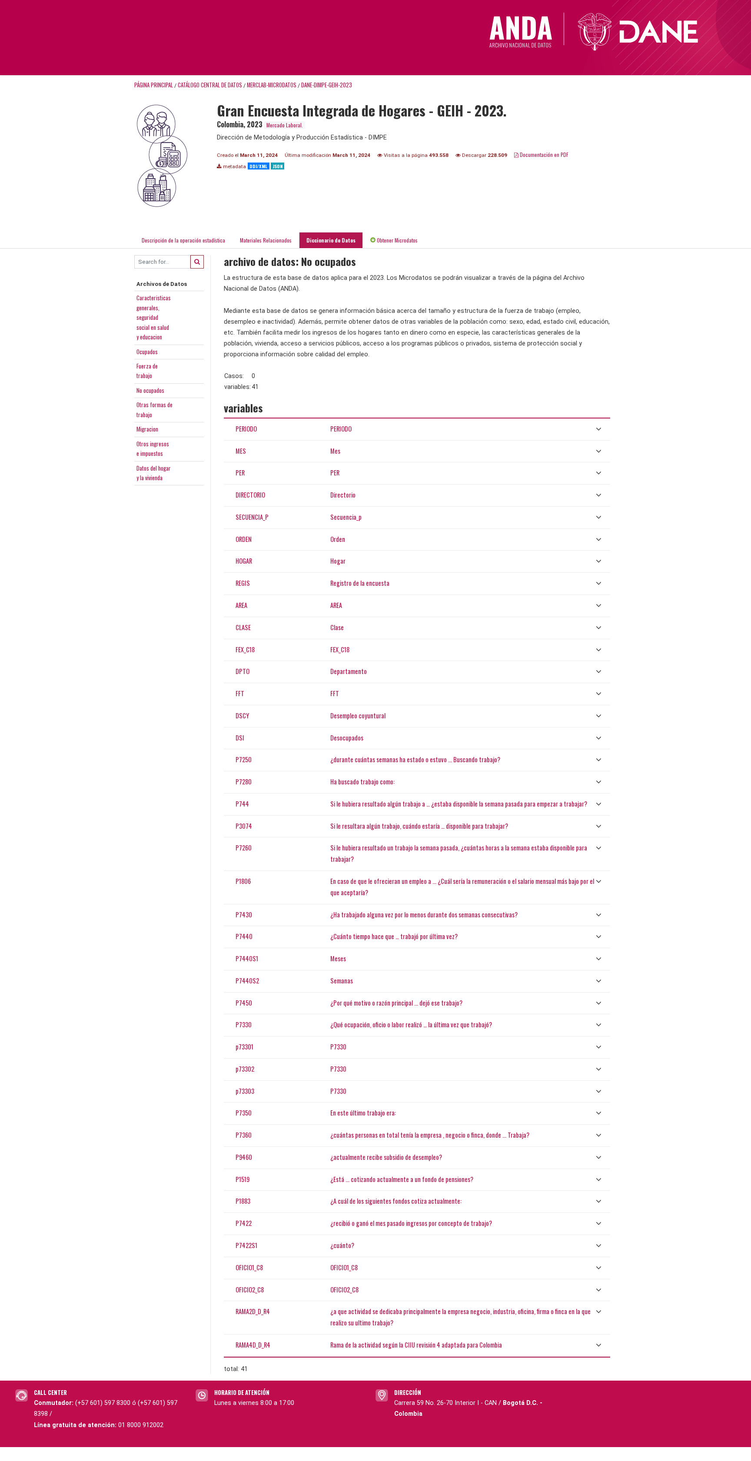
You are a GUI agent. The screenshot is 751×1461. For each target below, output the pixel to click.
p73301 (244, 1046)
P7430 (244, 914)
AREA (241, 605)
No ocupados (150, 390)
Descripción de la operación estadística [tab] (183, 240)
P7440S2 (247, 980)
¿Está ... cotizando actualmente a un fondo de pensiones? (401, 1179)
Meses (338, 958)
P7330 (244, 1024)
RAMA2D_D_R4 (253, 1311)
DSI (240, 737)
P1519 (242, 1179)
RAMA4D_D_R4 (253, 1344)
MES (241, 450)
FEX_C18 (245, 649)
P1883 (243, 1200)
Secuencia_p (346, 516)
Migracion (147, 429)
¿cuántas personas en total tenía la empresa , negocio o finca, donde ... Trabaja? (429, 1134)
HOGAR (244, 560)
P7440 (244, 936)
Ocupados (147, 351)
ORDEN (244, 539)
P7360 (244, 1134)
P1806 (243, 881)
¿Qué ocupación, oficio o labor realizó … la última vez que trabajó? (411, 1024)
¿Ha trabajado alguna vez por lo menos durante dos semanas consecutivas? (424, 914)
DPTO (242, 671)
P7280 (244, 781)
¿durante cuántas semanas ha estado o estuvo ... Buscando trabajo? (415, 759)
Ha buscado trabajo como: (362, 781)
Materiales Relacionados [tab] (266, 240)
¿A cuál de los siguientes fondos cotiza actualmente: (396, 1200)
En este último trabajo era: (363, 1112)
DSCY (242, 715)
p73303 (245, 1091)
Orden (337, 539)
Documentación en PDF (543, 154)
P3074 (244, 825)
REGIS (243, 583)
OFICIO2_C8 (250, 1289)
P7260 (244, 847)
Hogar (338, 560)
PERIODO (246, 428)
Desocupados (346, 737)
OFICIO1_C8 (249, 1267)
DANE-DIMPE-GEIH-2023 (326, 85)
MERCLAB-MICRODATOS (271, 85)
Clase (337, 627)
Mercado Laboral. (284, 125)
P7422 (244, 1223)
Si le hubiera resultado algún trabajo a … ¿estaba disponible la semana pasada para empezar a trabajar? (458, 803)
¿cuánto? (342, 1245)
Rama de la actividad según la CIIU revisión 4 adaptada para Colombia (416, 1344)
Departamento (348, 671)
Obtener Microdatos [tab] (397, 240)
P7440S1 (247, 958)
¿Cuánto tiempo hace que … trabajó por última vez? (394, 936)
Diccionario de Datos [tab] (331, 240)
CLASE (243, 627)
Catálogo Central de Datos (210, 85)
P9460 (244, 1157)
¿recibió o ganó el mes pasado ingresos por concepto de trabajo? (411, 1223)
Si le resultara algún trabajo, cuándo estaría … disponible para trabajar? (419, 825)
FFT (240, 693)
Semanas (341, 980)
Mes (335, 450)
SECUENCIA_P (252, 516)
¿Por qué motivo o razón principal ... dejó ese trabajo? (396, 1002)
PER (240, 472)
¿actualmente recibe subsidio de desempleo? (386, 1157)
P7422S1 (246, 1245)
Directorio (343, 494)
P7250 (244, 759)
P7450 (244, 1002)
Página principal (153, 85)
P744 (242, 803)
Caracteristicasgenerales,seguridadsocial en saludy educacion (153, 317)
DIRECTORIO (250, 494)
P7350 (244, 1112)
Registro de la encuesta (359, 583)
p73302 (245, 1068)
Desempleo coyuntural (357, 715)
